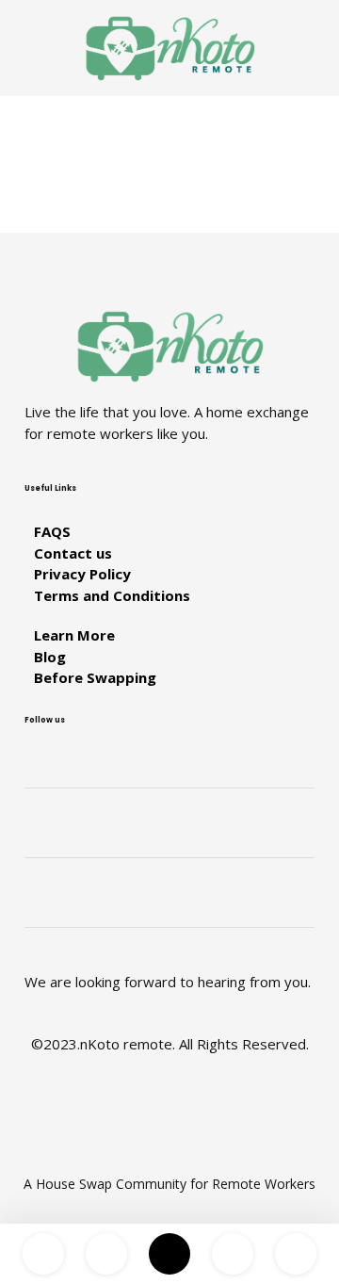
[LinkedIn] (169, 838)
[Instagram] (169, 768)
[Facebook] (169, 908)
